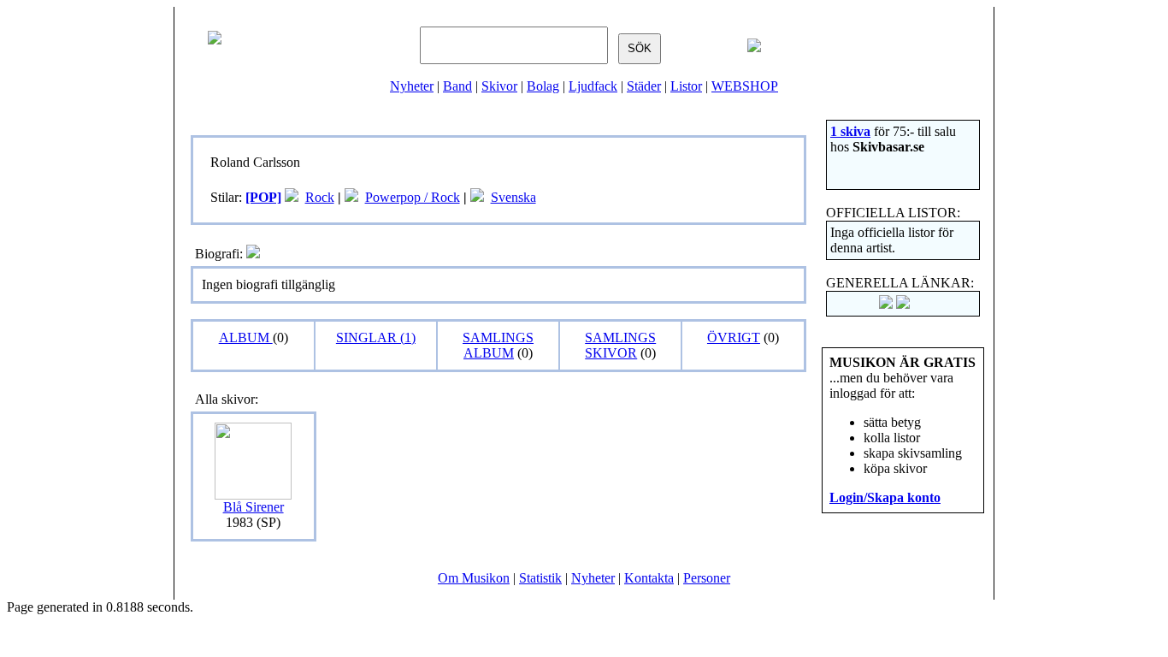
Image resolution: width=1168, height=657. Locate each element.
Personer (706, 578)
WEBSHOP (744, 86)
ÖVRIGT (733, 337)
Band (457, 86)
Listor (686, 86)
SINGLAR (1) (376, 337)
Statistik (540, 578)
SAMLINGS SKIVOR (620, 345)
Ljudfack (593, 86)
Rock (319, 197)
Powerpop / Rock (412, 197)
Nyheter (412, 86)
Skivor (499, 86)
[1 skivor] (291, 197)
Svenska (513, 197)
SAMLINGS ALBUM (498, 345)
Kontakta (649, 578)
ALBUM (246, 337)
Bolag (543, 86)
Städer (644, 86)
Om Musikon (474, 578)
